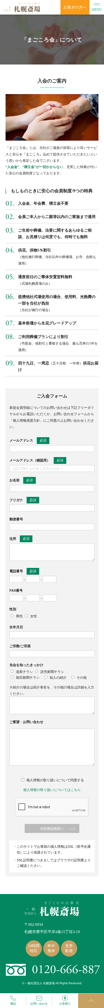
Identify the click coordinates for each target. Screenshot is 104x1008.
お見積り (65, 1003)
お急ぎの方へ (75, 7)
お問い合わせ (39, 1003)
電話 (13, 1003)
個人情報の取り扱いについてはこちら (52, 790)
